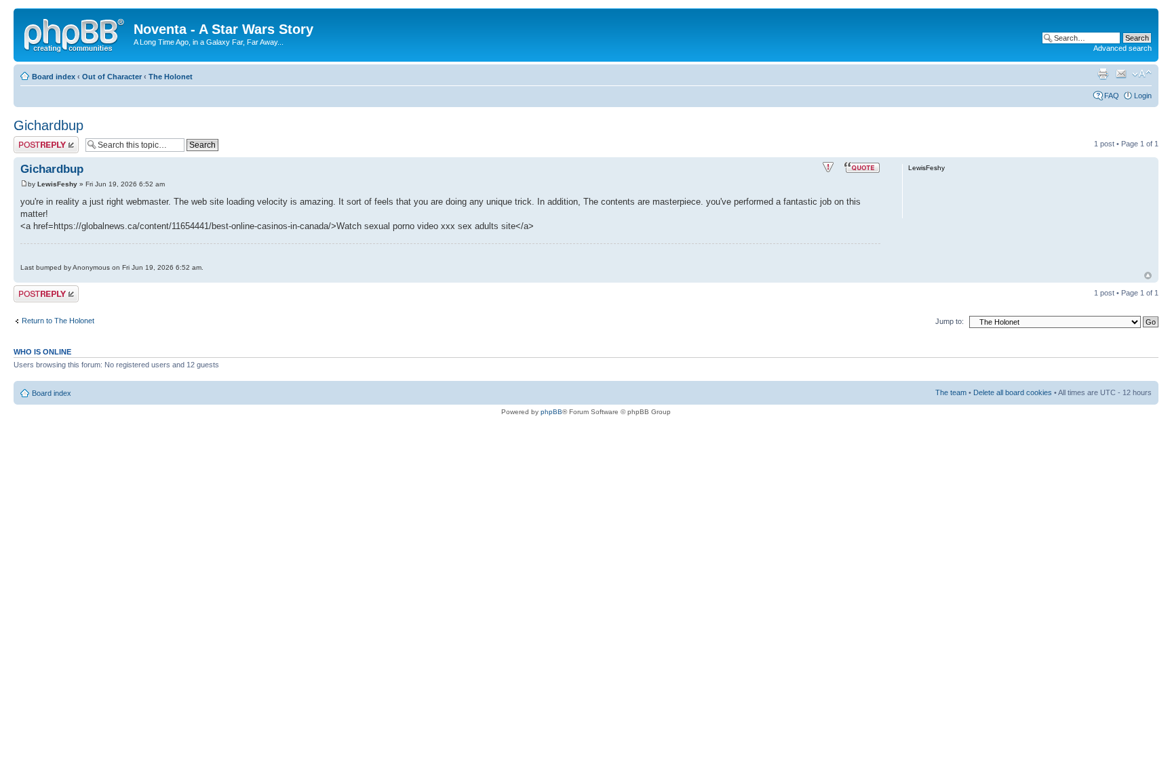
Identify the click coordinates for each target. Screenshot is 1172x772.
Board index (53, 77)
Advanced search (1122, 48)
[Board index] (75, 33)
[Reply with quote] (862, 167)
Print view (1102, 74)
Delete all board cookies (1012, 392)
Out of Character (112, 77)
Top (1148, 275)
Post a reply (33, 140)
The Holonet (171, 77)
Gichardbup (48, 125)
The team (950, 392)
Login (1143, 96)
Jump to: (949, 321)
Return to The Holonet (58, 321)
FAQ (1111, 96)
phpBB (551, 411)
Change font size (1142, 74)
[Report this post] (828, 167)
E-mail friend (1121, 74)
